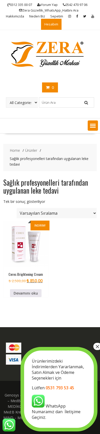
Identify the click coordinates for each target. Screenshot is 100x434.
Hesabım (51, 24)
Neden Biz (37, 16)
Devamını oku (26, 293)
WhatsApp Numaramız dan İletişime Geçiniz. (58, 389)
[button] (93, 125)
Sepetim (56, 16)
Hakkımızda (15, 16)
